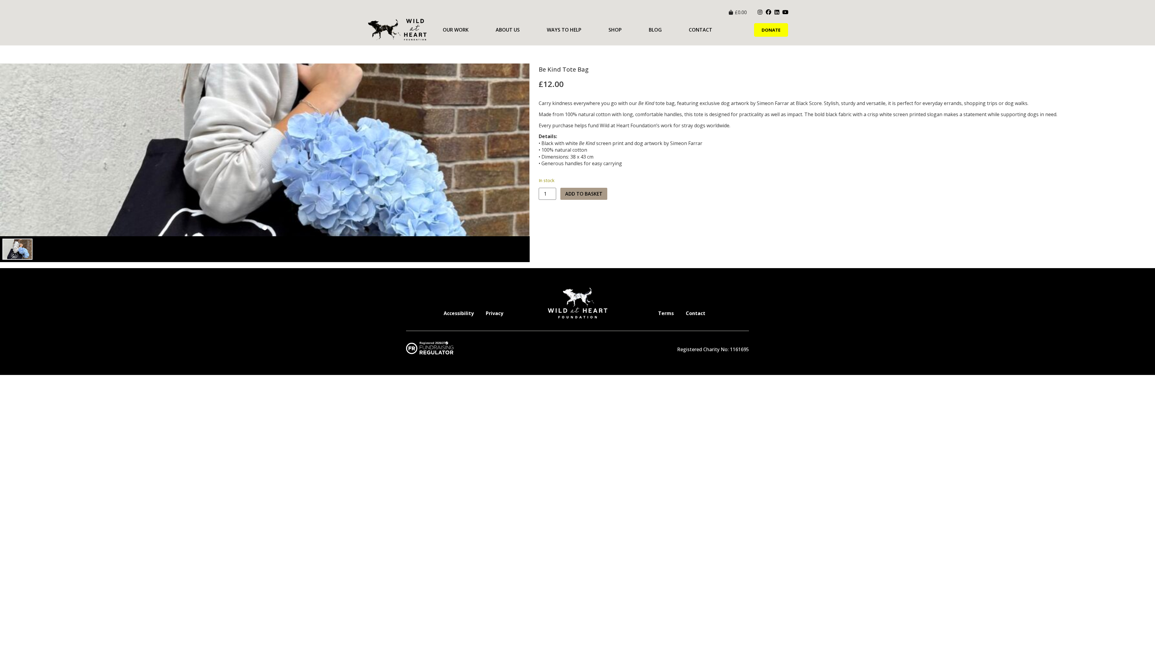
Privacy (494, 313)
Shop (615, 29)
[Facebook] (768, 12)
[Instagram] (760, 12)
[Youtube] (785, 12)
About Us (508, 29)
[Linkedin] (777, 12)
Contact (700, 29)
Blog (655, 29)
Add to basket (583, 193)
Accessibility (459, 313)
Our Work (456, 29)
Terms (666, 313)
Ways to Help (564, 29)
